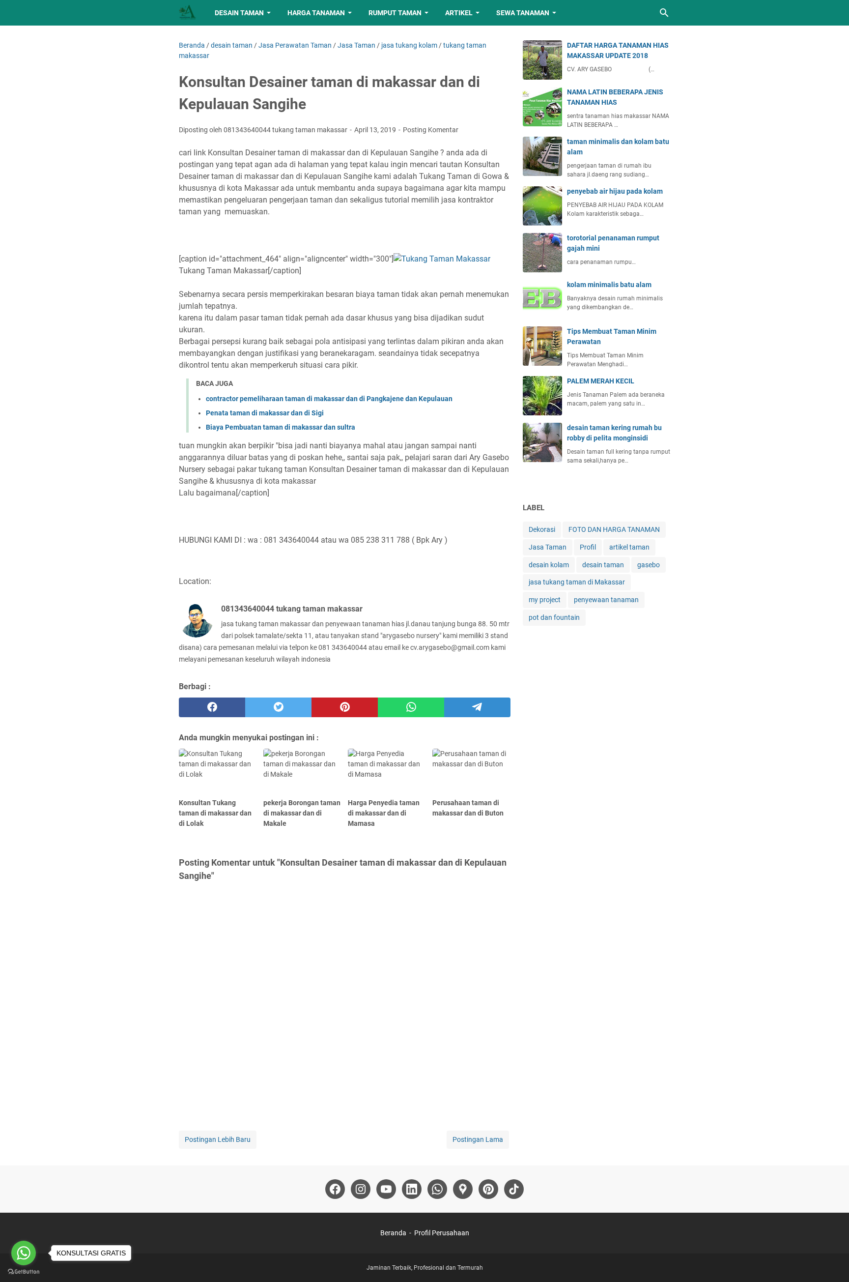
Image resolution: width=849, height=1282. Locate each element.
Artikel (459, 13)
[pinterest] (344, 707)
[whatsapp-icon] (437, 1189)
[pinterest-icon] (488, 1189)
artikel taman (629, 547)
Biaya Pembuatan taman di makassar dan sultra (280, 427)
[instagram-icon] (360, 1189)
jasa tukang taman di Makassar (577, 582)
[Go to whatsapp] (23, 1253)
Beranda (393, 1233)
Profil (588, 547)
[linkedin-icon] (412, 1189)
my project (545, 600)
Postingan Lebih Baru (218, 1139)
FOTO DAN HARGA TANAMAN (614, 529)
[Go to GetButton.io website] (23, 1272)
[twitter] (278, 707)
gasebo (648, 565)
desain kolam (549, 565)
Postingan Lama (478, 1139)
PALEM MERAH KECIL (600, 381)
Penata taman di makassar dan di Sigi (265, 413)
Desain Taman (239, 13)
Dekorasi (542, 529)
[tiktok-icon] (514, 1189)
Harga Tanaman (316, 13)
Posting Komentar (430, 130)
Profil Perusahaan (441, 1233)
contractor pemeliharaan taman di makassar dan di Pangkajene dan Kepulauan (329, 399)
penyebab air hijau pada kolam (615, 191)
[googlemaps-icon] (463, 1189)
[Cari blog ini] (664, 13)
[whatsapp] (411, 707)
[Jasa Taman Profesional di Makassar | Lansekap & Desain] (188, 13)
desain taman (603, 565)
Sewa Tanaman (522, 13)
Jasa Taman (547, 547)
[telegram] (477, 707)
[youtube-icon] (386, 1189)
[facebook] (212, 707)
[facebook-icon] (335, 1189)
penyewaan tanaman (606, 600)
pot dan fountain (554, 617)
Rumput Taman (395, 13)
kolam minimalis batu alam (609, 285)
